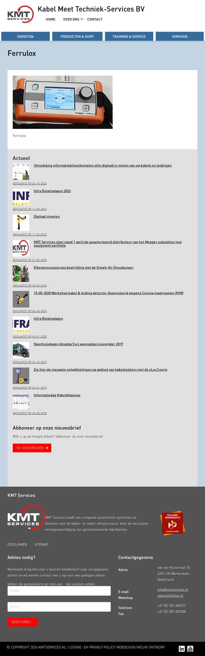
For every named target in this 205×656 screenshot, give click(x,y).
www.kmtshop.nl (170, 595)
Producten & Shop (77, 36)
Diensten (25, 36)
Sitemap (41, 544)
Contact (94, 19)
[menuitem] (50, 19)
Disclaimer (17, 544)
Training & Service (129, 36)
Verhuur (180, 36)
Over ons (71, 19)
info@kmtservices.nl (173, 589)
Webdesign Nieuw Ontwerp (140, 647)
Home (50, 19)
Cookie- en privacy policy (92, 647)
